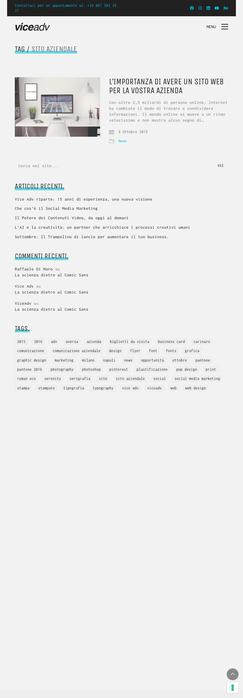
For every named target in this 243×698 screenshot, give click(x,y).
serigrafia (80, 379)
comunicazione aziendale (76, 351)
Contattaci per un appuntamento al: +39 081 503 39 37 (65, 8)
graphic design (31, 360)
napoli (109, 360)
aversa (72, 342)
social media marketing (197, 379)
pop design (186, 369)
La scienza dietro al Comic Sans (51, 275)
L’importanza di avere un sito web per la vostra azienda (166, 86)
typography (103, 388)
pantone (203, 360)
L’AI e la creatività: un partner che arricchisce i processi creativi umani (102, 227)
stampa (23, 388)
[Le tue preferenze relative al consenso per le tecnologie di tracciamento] (232, 687)
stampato (46, 388)
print (211, 369)
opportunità (152, 360)
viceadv (154, 388)
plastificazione (152, 369)
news (128, 360)
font (153, 351)
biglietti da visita (129, 342)
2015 (21, 342)
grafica (192, 351)
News (123, 141)
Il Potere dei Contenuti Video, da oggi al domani (72, 217)
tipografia (73, 388)
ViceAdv (23, 303)
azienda (94, 342)
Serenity (52, 379)
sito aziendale (130, 379)
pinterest (118, 369)
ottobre (179, 360)
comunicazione (30, 351)
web (173, 388)
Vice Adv (24, 286)
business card (171, 342)
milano (88, 360)
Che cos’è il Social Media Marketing (56, 208)
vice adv (130, 388)
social (160, 379)
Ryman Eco (26, 379)
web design (195, 388)
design (115, 351)
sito (103, 379)
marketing (64, 360)
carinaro (202, 342)
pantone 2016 (29, 369)
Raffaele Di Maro (34, 269)
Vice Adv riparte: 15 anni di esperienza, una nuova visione (83, 199)
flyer (135, 351)
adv (54, 342)
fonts (171, 351)
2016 (38, 342)
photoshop (91, 369)
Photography (62, 369)
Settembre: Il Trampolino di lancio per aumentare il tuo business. (92, 236)
